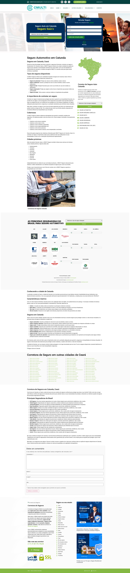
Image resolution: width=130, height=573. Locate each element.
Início (52, 8)
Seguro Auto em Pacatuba (34, 374)
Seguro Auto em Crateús (52, 360)
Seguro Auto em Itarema (89, 358)
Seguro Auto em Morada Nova (53, 373)
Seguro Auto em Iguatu (34, 371)
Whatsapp (84, 44)
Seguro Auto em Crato (34, 366)
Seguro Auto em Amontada (72, 377)
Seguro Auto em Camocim (53, 369)
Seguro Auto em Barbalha (53, 376)
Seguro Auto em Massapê (90, 363)
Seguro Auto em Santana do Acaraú (92, 381)
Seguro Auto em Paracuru (90, 373)
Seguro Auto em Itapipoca (34, 368)
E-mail (28, 476)
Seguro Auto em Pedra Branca (72, 379)
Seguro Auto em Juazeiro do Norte (36, 361)
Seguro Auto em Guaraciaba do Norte (92, 361)
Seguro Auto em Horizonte (53, 368)
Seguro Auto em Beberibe (71, 364)
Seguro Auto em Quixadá (34, 373)
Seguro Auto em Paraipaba (90, 379)
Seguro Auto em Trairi (52, 381)
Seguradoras (89, 8)
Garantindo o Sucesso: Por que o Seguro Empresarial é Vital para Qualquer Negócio (88, 529)
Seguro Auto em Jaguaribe (90, 376)
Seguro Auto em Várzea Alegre (91, 360)
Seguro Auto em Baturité (89, 371)
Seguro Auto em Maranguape (35, 369)
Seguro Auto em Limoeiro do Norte (54, 377)
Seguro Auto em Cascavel (53, 364)
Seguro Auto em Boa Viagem (72, 360)
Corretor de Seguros (33, 526)
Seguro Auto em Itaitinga (90, 366)
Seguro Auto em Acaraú (52, 371)
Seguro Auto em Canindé (34, 381)
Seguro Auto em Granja (71, 358)
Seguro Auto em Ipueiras (89, 364)
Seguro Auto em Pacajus (52, 363)
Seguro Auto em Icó (52, 366)
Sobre (57, 8)
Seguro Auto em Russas (34, 379)
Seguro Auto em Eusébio (71, 363)
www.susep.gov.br (73, 277)
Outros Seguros (76, 8)
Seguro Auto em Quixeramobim (35, 376)
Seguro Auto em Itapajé (71, 366)
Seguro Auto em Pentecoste (90, 368)
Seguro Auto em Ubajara (89, 374)
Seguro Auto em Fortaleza (34, 358)
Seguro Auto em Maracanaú (35, 363)
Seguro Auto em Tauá (52, 379)
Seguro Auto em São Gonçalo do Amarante (75, 369)
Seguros (65, 8)
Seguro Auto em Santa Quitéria (72, 376)
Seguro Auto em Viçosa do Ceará (54, 374)
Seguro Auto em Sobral (34, 364)
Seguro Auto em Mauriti (71, 371)
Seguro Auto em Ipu (70, 381)
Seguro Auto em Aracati (52, 361)
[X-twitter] (69, 2)
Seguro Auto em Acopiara (71, 361)
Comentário (29, 454)
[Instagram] (65, 2)
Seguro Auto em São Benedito (72, 373)
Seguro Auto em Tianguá (52, 358)
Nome (28, 471)
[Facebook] (62, 2)
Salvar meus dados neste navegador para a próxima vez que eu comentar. (47, 487)
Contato (99, 8)
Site (27, 482)
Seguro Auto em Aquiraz (34, 377)
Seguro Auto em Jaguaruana (90, 377)
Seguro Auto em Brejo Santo (72, 368)
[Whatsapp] (84, 42)
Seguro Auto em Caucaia (34, 360)
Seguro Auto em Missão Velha (90, 369)
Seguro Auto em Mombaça (72, 374)
